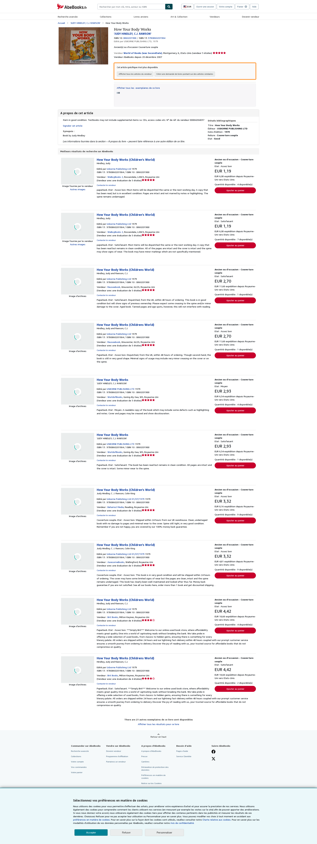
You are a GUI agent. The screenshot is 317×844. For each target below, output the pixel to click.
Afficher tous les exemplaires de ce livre (138, 87)
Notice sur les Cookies (151, 783)
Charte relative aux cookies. (217, 819)
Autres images (77, 189)
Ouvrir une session (205, 6)
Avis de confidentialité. (182, 823)
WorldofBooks (114, 397)
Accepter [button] (91, 832)
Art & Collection (179, 16)
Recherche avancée (68, 16)
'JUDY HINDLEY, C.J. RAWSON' (85, 22)
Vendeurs (215, 16)
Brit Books (112, 617)
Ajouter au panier (235, 190)
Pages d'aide (182, 751)
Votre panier (76, 772)
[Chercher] (169, 6)
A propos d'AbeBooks (151, 751)
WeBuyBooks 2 (115, 176)
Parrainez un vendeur (116, 761)
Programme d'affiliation (117, 756)
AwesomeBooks (115, 562)
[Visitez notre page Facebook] (213, 752)
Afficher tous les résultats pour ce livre (158, 724)
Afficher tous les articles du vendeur (135, 74)
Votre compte (225, 6)
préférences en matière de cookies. (91, 819)
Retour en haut (158, 736)
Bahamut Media (115, 507)
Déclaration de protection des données (155, 768)
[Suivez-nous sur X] (213, 759)
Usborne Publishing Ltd (119, 168)
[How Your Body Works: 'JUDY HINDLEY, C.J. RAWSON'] (83, 28)
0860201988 (129, 38)
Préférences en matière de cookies (153, 776)
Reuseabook (113, 287)
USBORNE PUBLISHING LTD (120, 388)
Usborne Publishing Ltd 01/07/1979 (125, 499)
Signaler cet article (72, 125)
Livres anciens (141, 16)
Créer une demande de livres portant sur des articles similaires (184, 74)
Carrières (145, 761)
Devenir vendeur (250, 16)
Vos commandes (79, 767)
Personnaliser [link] (164, 832)
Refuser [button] (126, 832)
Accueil (61, 22)
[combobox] (131, 6)
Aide (254, 6)
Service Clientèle (183, 756)
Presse (144, 756)
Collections (105, 16)
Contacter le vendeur (106, 185)
